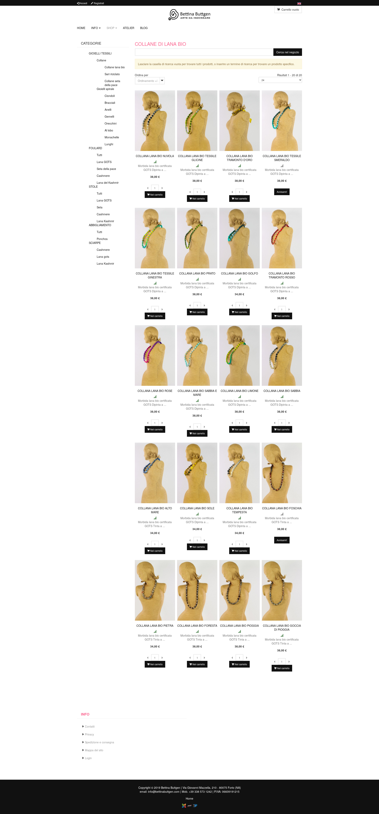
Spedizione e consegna (99, 742)
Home (81, 28)
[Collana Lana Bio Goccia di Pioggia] (282, 590)
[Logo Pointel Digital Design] (195, 805)
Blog (144, 28)
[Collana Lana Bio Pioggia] (239, 590)
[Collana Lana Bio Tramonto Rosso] (282, 238)
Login (88, 758)
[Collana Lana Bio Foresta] (197, 590)
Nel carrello (156, 194)
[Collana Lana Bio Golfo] (239, 238)
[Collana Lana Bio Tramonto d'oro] (239, 120)
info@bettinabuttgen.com (163, 791)
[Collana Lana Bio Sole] (197, 472)
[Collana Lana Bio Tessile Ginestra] (155, 238)
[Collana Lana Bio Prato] (197, 238)
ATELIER (128, 28)
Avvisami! (282, 191)
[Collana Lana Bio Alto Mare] (155, 472)
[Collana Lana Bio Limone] (239, 355)
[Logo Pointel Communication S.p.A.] (189, 805)
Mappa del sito (94, 750)
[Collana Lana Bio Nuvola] (155, 120)
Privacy (89, 734)
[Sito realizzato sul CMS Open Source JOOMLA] (184, 805)
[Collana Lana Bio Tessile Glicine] (197, 120)
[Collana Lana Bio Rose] (155, 355)
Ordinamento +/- (148, 81)
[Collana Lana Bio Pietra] (155, 590)
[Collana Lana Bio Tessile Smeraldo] (282, 120)
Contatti (90, 726)
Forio (231, 788)
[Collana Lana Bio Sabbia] (282, 355)
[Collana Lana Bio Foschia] (282, 472)
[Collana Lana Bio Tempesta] (239, 472)
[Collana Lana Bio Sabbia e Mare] (197, 355)
